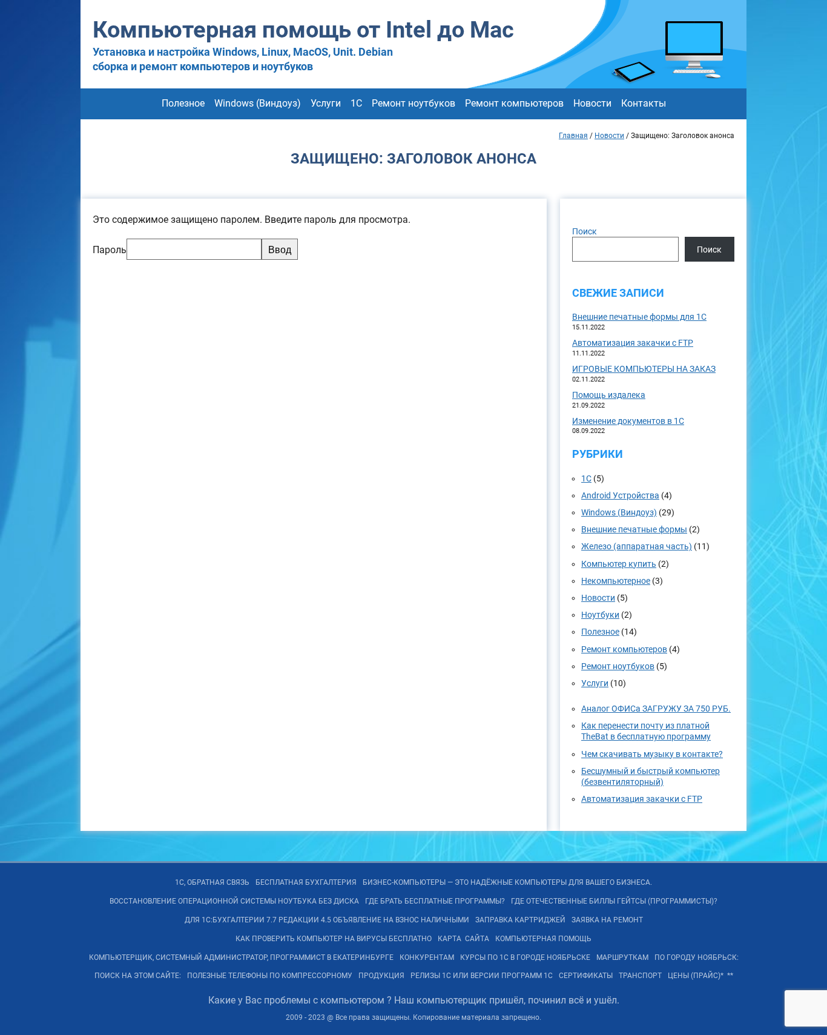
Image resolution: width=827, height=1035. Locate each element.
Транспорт (640, 975)
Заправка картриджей (520, 920)
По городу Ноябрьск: (696, 957)
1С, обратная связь (212, 882)
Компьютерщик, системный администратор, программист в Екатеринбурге (241, 957)
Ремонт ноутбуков (413, 103)
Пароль (110, 250)
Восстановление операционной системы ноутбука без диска (234, 901)
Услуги (326, 103)
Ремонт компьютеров (514, 103)
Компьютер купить (618, 564)
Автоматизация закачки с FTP (632, 343)
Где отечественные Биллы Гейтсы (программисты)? (614, 901)
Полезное (183, 103)
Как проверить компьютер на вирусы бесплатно (334, 938)
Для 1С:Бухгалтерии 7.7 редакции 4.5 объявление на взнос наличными (327, 920)
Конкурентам (427, 957)
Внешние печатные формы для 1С (639, 317)
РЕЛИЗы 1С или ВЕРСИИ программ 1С (481, 975)
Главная (573, 135)
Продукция (381, 975)
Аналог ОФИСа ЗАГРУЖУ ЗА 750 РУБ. (656, 708)
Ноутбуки (600, 615)
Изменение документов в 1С (628, 421)
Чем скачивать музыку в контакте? (652, 754)
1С (356, 103)
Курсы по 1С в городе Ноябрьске (525, 957)
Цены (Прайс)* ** (700, 975)
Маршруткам (622, 957)
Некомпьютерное (615, 581)
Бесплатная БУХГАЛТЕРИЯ (306, 882)
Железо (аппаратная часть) (636, 546)
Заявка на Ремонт (607, 920)
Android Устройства (620, 495)
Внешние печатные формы (634, 529)
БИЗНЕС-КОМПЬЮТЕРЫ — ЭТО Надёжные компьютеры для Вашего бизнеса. (507, 882)
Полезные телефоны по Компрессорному (269, 975)
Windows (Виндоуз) (257, 103)
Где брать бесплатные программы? (435, 901)
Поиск (584, 231)
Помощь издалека (608, 395)
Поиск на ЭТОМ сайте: (137, 975)
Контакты (643, 103)
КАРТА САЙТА (463, 938)
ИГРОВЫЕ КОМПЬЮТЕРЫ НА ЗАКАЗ (644, 369)
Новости (592, 103)
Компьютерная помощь (543, 938)
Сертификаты (586, 975)
